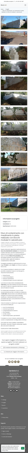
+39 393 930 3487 (20, 1)
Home (2, 9)
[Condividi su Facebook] (9, 362)
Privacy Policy (5, 417)
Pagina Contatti (5, 431)
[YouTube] (17, 390)
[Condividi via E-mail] (18, 362)
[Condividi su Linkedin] (12, 362)
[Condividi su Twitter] (15, 362)
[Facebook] (11, 390)
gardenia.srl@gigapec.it (15, 387)
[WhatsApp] (14, 390)
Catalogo (4, 399)
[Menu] (25, 5)
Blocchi (3, 405)
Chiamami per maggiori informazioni (14, 351)
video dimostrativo (13, 328)
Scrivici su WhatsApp (6, 434)
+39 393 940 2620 (16, 384)
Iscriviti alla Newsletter (7, 436)
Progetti (7, 9)
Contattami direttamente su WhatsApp (15, 347)
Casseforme (5, 408)
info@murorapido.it (9, 1)
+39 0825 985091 (16, 381)
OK (22, 448)
